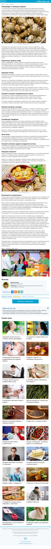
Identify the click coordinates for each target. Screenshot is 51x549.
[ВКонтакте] (12, 292)
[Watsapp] (18, 292)
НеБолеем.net (43, 1)
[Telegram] (22, 292)
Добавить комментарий (25, 301)
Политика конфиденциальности (25, 543)
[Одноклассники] (15, 292)
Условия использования (25, 541)
